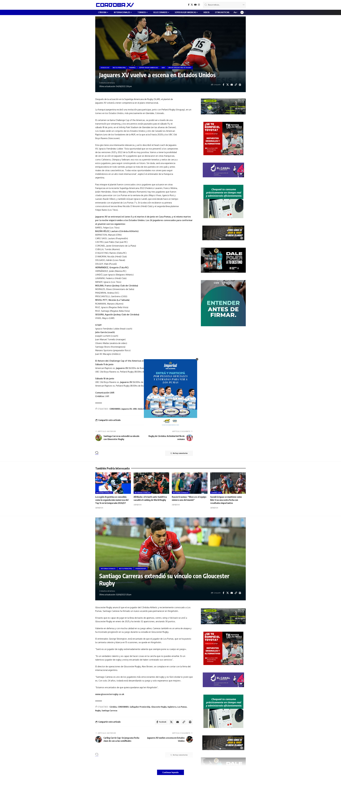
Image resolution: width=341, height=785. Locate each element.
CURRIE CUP (216, 493)
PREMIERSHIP (141, 568)
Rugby (98, 710)
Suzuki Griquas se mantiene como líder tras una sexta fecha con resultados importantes (226, 500)
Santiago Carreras (109, 710)
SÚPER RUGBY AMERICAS (148, 67)
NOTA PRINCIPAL (119, 67)
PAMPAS (132, 67)
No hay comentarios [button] (180, 453)
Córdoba (113, 707)
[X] (192, 5)
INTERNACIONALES (104, 493)
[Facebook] (188, 5)
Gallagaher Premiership (140, 707)
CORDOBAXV (114, 409)
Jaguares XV (126, 409)
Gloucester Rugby (159, 707)
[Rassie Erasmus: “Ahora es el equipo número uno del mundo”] (190, 483)
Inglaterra (172, 707)
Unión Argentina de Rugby (149, 409)
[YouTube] (195, 5)
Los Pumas (182, 707)
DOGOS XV (105, 67)
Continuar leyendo (170, 772)
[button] (235, 12)
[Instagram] (198, 5)
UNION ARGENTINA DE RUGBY (179, 67)
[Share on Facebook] (223, 85)
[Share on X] (227, 85)
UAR (163, 67)
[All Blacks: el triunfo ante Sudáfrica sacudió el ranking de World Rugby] (151, 483)
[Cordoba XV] (114, 4)
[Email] (232, 85)
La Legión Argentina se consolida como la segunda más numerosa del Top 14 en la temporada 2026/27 (111, 500)
